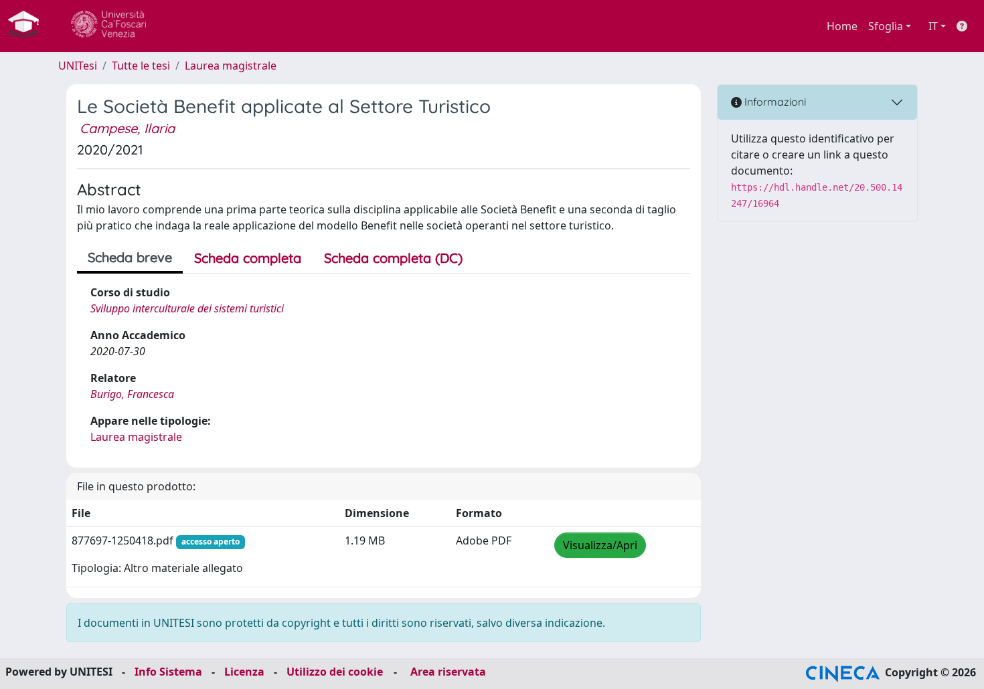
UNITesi (77, 65)
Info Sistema (168, 671)
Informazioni (774, 101)
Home (842, 26)
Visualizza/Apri (600, 545)
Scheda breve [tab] (130, 257)
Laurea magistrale (230, 65)
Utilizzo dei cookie (334, 671)
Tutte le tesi (141, 65)
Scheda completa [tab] (247, 258)
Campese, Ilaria (127, 128)
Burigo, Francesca (132, 394)
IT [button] (933, 26)
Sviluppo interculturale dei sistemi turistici (187, 308)
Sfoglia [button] (885, 26)
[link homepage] (29, 26)
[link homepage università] (108, 26)
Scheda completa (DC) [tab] (393, 258)
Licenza (244, 671)
